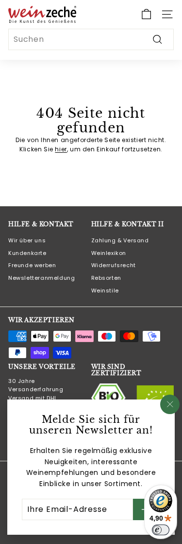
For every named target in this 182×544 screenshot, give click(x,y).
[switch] (160, 530)
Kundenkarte (27, 253)
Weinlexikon (109, 253)
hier (60, 149)
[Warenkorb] (146, 14)
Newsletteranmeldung (41, 278)
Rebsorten (106, 278)
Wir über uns (27, 240)
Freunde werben (32, 265)
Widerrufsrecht (113, 265)
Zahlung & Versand (120, 240)
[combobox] (91, 39)
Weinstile (105, 290)
